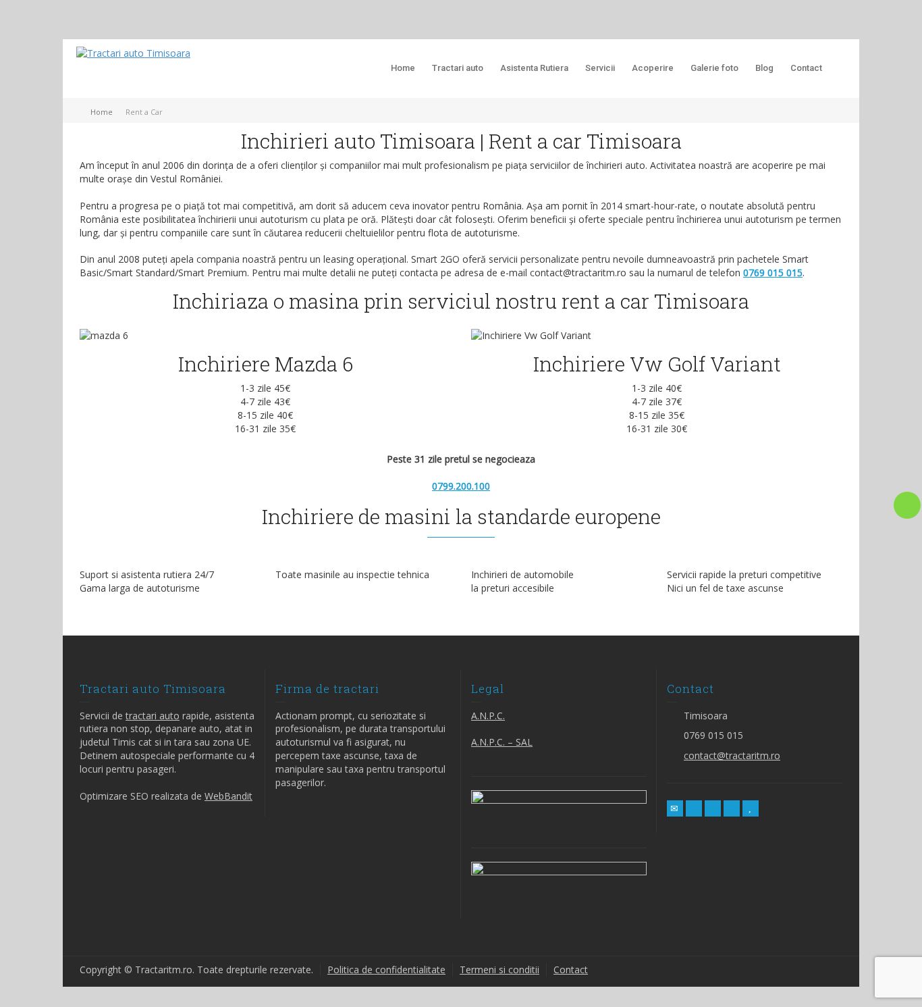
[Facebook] (713, 808)
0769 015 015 (773, 272)
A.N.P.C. (488, 715)
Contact (806, 68)
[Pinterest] (732, 808)
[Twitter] (694, 808)
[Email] (675, 808)
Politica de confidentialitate (386, 969)
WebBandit (228, 796)
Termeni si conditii (499, 969)
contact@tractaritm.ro (732, 755)
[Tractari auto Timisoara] (133, 52)
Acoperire (653, 68)
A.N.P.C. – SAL (502, 741)
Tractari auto (457, 68)
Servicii (600, 68)
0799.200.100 (461, 486)
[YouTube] (750, 808)
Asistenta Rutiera (534, 68)
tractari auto (153, 715)
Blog (764, 68)
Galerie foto (714, 68)
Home (403, 68)
